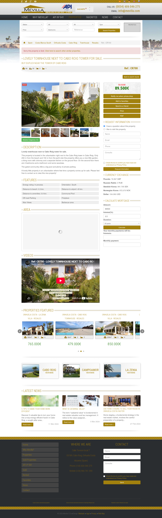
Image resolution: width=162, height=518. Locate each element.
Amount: (107, 204)
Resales (95, 42)
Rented (26, 475)
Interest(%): (108, 212)
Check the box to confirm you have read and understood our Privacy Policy (121, 164)
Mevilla (51, 9)
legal (88, 514)
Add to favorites (122, 101)
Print (122, 111)
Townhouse (84, 42)
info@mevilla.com (129, 11)
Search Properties (109, 30)
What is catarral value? (73, 409)
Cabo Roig (73, 42)
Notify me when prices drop (122, 96)
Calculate (122, 227)
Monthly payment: (111, 240)
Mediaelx (81, 514)
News (105, 17)
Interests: (107, 233)
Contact (118, 17)
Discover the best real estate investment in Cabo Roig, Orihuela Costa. (80, 502)
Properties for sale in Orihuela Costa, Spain (119, 502)
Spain (30, 42)
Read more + (27, 424)
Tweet (27, 77)
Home (25, 17)
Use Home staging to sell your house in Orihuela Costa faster (121, 410)
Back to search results (131, 77)
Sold (25, 470)
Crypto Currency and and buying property (41, 502)
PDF (122, 116)
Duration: (107, 219)
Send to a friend (122, 106)
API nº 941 (58, 17)
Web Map (101, 514)
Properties (75, 17)
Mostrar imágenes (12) (30, 140)
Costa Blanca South (43, 42)
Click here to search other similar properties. (63, 51)
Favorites (91, 17)
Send (122, 482)
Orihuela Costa (60, 42)
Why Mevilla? (40, 17)
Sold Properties (29, 460)
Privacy (93, 514)
